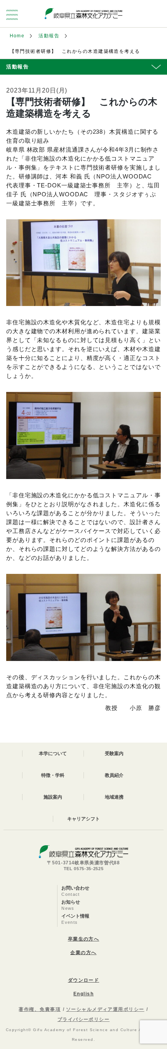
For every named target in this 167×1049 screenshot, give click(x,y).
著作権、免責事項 (40, 1009)
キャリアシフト (83, 819)
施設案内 (52, 797)
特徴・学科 (52, 775)
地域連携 (114, 797)
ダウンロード (83, 980)
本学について (53, 753)
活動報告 (48, 35)
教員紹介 (114, 775)
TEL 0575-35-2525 (84, 868)
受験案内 (114, 753)
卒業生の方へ (83, 939)
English (83, 994)
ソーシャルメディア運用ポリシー (105, 1009)
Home (17, 35)
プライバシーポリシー (83, 1019)
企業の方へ (83, 952)
